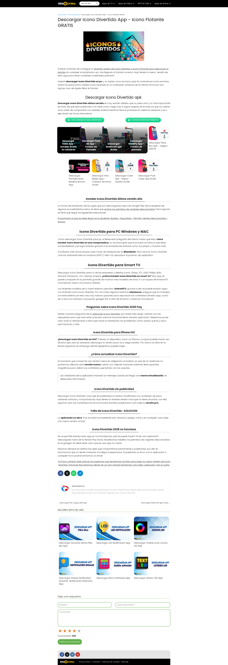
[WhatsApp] (73, 473)
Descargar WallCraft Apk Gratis (154, 503)
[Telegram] (80, 473)
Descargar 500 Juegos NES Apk (73, 503)
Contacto (96, 662)
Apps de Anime (161, 3)
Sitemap (124, 662)
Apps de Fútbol (125, 3)
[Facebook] (60, 473)
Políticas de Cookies (110, 662)
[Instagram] (72, 654)
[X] (67, 473)
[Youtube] (77, 654)
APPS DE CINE (143, 3)
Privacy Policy (84, 662)
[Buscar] (97, 3)
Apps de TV (107, 3)
